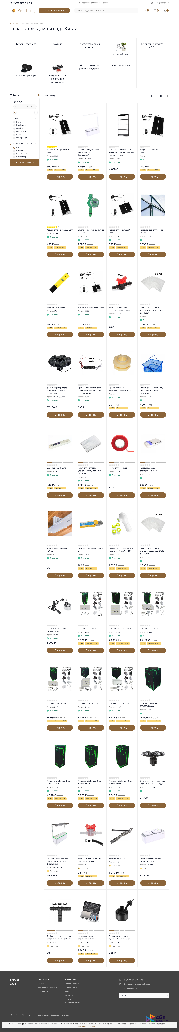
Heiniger (20, 128)
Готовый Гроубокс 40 (87, 628)
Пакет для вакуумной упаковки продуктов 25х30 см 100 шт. (152, 310)
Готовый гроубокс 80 (149, 628)
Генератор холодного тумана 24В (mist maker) (120, 937)
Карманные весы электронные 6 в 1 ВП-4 (88, 937)
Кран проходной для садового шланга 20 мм (119, 308)
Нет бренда (21, 137)
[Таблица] (167, 96)
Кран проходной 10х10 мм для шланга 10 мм (89, 859)
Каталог (14, 980)
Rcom (18, 134)
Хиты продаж (50, 96)
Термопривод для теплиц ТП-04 (151, 231)
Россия (19, 150)
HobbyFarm (21, 131)
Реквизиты (69, 995)
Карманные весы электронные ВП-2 (148, 469)
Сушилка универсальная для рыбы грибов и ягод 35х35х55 (152, 390)
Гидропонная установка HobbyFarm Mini (150, 859)
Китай (19, 147)
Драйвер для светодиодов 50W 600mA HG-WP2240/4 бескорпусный (90, 390)
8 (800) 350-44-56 (21, 2)
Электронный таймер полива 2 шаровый (91, 231)
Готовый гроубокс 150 (119, 703)
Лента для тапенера (118, 468)
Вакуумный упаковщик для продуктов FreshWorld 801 (121, 549)
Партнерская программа (48, 987)
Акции (13, 984)
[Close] (174, 1025)
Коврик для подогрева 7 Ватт (60, 230)
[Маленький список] (148, 96)
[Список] (163, 96)
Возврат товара (71, 987)
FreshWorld (21, 125)
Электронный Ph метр (57, 307)
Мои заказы (42, 983)
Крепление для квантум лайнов (57, 549)
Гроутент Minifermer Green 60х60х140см (90, 782)
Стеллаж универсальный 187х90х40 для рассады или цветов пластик (121, 152)
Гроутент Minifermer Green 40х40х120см (59, 782)
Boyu (18, 122)
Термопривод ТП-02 (118, 858)
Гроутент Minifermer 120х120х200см (149, 704)
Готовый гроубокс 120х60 (120, 628)
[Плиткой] (160, 96)
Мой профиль (43, 991)
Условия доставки (72, 983)
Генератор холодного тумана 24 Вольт (56, 629)
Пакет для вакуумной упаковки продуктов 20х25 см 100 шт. (90, 471)
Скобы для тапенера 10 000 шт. (90, 549)
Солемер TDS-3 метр (56, 468)
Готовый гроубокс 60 (56, 703)
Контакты (68, 991)
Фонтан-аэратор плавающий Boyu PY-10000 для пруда (152, 782)
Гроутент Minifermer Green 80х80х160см (121, 782)
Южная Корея (22, 157)
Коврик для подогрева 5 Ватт (91, 307)
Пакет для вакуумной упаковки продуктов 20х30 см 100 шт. (152, 551)
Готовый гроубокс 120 (88, 703)
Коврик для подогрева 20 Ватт (58, 151)
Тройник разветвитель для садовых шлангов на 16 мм (59, 937)
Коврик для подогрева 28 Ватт (151, 151)
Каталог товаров (55, 10)
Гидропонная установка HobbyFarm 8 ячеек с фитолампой (57, 861)
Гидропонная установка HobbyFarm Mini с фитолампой (88, 152)
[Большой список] (151, 96)
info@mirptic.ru (130, 988)
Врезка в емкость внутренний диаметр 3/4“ (120, 389)
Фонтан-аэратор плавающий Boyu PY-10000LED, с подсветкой (59, 390)
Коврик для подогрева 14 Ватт (120, 231)
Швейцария (21, 153)
